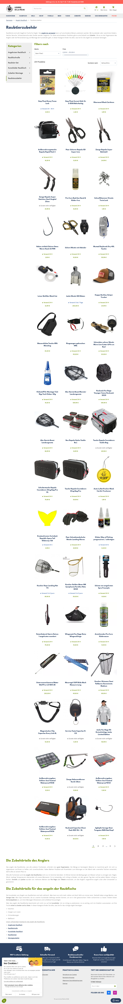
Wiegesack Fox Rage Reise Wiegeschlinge (76, 625)
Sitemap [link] (65, 983)
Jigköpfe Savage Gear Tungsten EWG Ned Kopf (104, 819)
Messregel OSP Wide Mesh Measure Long (76, 673)
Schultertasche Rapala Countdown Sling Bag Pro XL (47, 480)
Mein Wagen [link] (113, 10)
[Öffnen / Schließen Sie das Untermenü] (29, 52)
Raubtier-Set (13, 63)
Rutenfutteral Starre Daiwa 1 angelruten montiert (47, 625)
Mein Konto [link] (104, 10)
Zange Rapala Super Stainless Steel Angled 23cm (47, 189)
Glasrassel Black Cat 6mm (104, 92)
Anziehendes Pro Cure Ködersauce (104, 625)
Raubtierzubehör (15, 78)
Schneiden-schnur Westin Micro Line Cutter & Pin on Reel (104, 334)
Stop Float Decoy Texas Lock (47, 92)
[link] (109, 993)
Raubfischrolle (14, 58)
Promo (114, 16)
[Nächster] (115, 846)
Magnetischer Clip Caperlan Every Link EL (47, 722)
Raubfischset (12, 935)
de (95, 10)
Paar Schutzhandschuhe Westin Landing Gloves (76, 528)
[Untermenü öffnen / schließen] (10, 15)
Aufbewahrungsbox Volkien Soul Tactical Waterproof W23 (104, 770)
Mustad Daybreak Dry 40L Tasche (104, 237)
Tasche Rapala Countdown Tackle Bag (104, 431)
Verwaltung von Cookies (70, 974)
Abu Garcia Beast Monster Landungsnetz (76, 383)
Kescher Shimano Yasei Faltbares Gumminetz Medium (104, 673)
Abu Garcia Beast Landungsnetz (47, 431)
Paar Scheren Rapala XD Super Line (76, 141)
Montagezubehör (13, 938)
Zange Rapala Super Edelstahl (104, 141)
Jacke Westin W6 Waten (76, 286)
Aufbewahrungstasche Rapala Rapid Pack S (47, 141)
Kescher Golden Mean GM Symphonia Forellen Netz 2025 (76, 577)
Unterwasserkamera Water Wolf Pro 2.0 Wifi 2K (47, 673)
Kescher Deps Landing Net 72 (47, 577)
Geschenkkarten (101, 16)
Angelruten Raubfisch (17, 52)
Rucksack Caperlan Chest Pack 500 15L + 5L (76, 819)
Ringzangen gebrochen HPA (76, 334)
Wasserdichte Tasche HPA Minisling (47, 334)
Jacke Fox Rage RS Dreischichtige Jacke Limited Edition (104, 722)
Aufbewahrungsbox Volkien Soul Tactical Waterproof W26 (47, 819)
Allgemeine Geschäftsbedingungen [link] (72, 980)
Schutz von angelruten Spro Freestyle (104, 577)
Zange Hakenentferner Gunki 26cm (76, 770)
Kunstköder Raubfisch (17, 68)
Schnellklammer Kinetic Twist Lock (104, 189)
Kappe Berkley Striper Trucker (104, 286)
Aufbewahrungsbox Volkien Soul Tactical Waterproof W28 (47, 770)
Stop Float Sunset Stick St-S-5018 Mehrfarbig (76, 92)
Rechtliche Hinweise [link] (68, 977)
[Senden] (115, 986)
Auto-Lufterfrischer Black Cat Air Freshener (104, 480)
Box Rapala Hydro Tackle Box (76, 431)
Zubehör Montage (15, 73)
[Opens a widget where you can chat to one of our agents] (116, 1000)
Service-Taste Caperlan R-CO (76, 722)
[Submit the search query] (84, 8)
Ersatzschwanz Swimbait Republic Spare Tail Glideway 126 (47, 528)
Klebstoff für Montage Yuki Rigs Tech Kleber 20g (47, 383)
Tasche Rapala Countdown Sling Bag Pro (76, 480)
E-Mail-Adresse (96, 982)
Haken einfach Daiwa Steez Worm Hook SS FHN (47, 237)
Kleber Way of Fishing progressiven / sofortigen (104, 528)
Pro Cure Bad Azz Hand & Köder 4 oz (76, 189)
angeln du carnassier (48, 33)
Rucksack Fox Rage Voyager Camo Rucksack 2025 (104, 383)
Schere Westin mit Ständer (76, 237)
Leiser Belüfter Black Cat (47, 286)
